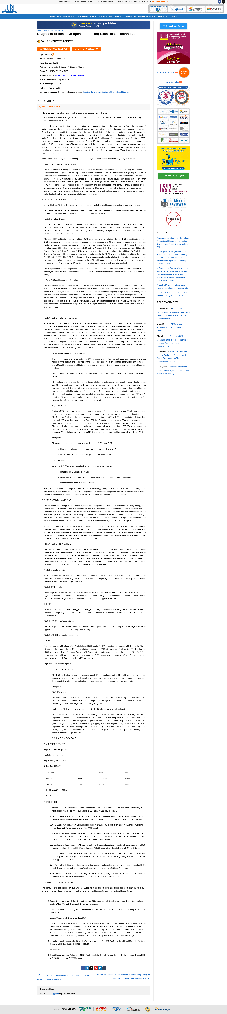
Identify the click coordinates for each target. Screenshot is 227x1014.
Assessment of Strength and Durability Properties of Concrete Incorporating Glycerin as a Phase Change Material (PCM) (173, 242)
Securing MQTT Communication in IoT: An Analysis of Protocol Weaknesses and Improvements (172, 341)
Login (172, 16)
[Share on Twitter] (87, 968)
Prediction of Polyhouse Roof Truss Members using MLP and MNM (172, 294)
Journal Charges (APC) (175, 176)
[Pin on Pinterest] (96, 968)
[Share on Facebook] (83, 968)
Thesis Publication (146, 16)
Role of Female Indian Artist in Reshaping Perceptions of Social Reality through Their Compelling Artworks (173, 356)
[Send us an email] (223, 2)
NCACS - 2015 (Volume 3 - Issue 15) (50, 30)
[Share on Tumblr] (104, 968)
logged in (55, 994)
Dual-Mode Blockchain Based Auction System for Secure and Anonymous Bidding (173, 370)
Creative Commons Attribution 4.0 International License (106, 92)
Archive (117, 16)
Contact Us (163, 16)
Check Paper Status (175, 26)
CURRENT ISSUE (166, 72)
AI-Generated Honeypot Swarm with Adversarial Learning (171, 327)
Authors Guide (104, 16)
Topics (93, 16)
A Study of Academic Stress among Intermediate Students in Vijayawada (172, 286)
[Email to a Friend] (91, 968)
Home (52, 16)
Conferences (129, 16)
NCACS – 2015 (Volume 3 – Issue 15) (71, 75)
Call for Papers (80, 16)
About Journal (63, 16)
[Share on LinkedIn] (100, 968)
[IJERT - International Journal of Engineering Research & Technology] (9, 8)
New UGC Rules (172, 82)
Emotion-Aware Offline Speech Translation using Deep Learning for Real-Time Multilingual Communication (173, 313)
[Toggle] (39, 101)
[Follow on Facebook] (219, 2)
